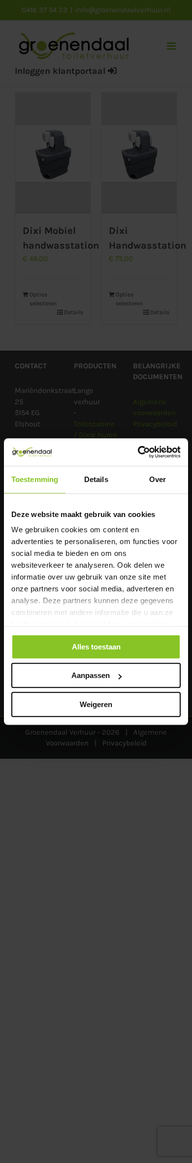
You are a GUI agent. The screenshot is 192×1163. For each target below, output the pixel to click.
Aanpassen (90, 675)
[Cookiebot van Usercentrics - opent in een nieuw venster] (138, 452)
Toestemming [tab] (34, 479)
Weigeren (96, 704)
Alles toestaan (96, 647)
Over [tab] (157, 479)
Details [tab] (96, 479)
